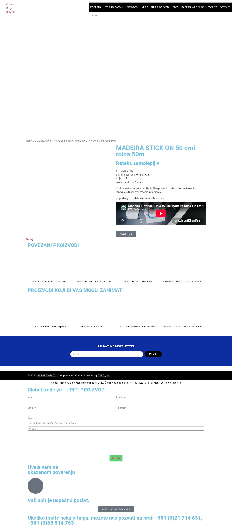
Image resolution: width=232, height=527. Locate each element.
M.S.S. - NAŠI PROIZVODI (156, 7)
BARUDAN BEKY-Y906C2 (94, 326)
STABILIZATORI (43, 140)
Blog (9, 8)
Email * (32, 407)
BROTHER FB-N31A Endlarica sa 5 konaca (182, 326)
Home (29, 140)
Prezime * (122, 397)
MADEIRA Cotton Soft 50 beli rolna (49, 281)
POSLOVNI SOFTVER (219, 7)
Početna (95, 7)
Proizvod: (33, 418)
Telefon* (121, 407)
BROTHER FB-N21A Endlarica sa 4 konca (138, 326)
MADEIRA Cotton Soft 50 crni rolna (94, 281)
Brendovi (133, 7)
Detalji (29, 239)
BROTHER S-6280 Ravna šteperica (50, 326)
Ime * (31, 397)
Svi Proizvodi (113, 7)
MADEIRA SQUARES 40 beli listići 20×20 (182, 281)
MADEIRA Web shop (192, 7)
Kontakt (10, 12)
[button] (116, 239)
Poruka (32, 428)
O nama (10, 4)
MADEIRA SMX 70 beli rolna (138, 281)
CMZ (175, 7)
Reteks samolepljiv (63, 140)
